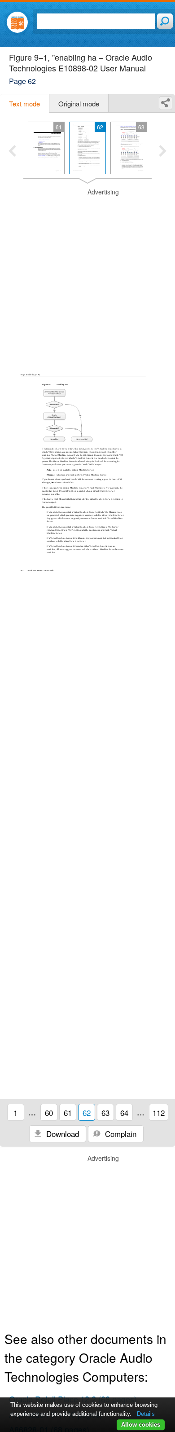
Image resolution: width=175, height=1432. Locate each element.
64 (124, 1112)
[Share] (165, 103)
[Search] (165, 21)
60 (49, 1112)
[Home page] (17, 22)
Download (61, 1133)
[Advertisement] (87, 275)
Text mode (24, 103)
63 (105, 1112)
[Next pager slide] (163, 152)
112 (159, 1112)
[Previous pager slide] (12, 152)
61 (68, 1112)
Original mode (78, 103)
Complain (119, 1133)
